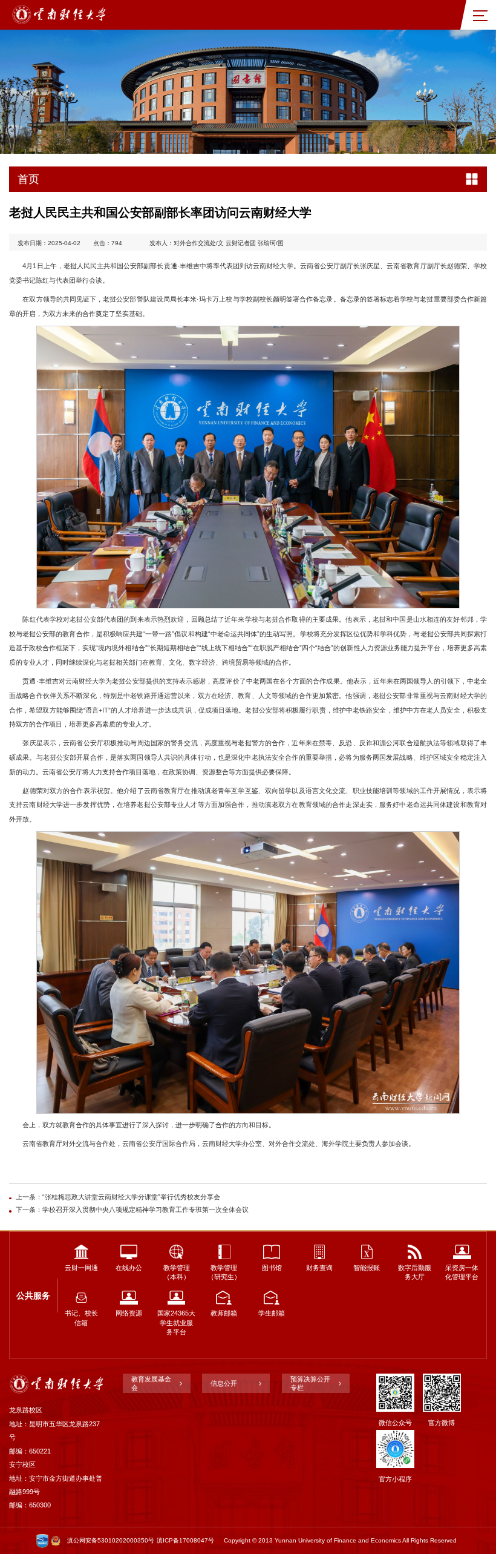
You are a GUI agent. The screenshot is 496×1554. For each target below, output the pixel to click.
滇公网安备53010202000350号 (110, 1540)
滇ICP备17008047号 (185, 1540)
